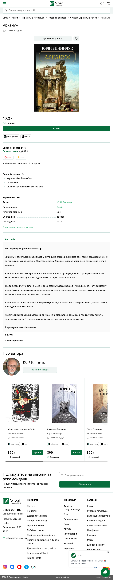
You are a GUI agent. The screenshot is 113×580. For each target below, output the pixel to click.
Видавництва (71, 519)
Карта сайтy (70, 548)
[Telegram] (26, 567)
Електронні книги (96, 545)
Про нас (31, 506)
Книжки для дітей (96, 520)
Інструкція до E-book (37, 553)
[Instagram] (5, 567)
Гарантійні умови (35, 525)
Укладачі (68, 543)
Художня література (97, 511)
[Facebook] (12, 567)
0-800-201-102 (12, 510)
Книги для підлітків (97, 525)
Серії (66, 524)
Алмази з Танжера (56, 429)
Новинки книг (94, 549)
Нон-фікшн (93, 530)
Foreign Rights (34, 558)
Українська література (98, 515)
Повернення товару (37, 520)
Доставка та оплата (37, 515)
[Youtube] (19, 567)
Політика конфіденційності (41, 535)
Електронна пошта (74, 475)
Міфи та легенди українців (21, 429)
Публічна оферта (35, 530)
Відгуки (9, 334)
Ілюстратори (70, 533)
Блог (66, 514)
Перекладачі (70, 538)
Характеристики (14, 340)
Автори (67, 529)
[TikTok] (33, 567)
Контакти (32, 511)
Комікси (91, 535)
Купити (56, 128)
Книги (90, 506)
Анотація (10, 239)
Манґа (90, 540)
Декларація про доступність (41, 548)
